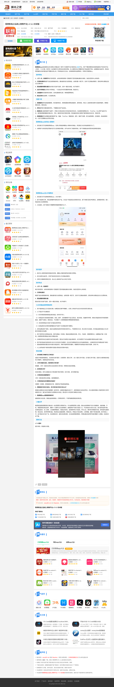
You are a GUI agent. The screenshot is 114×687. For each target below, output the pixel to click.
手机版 (80, 1)
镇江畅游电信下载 (87, 514)
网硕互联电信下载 (56, 514)
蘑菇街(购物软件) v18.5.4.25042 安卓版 (75, 560)
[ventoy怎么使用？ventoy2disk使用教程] (75, 633)
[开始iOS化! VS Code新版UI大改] (75, 624)
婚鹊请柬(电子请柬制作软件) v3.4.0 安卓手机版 (50, 560)
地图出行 (45, 583)
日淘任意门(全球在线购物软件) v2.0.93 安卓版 (21, 236)
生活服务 (21, 18)
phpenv (23, 209)
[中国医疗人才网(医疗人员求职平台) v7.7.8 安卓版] (8, 248)
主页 (11, 18)
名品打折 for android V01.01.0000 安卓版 (50, 570)
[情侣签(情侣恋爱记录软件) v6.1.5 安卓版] (8, 283)
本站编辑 (103, 24)
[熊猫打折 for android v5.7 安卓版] (90, 583)
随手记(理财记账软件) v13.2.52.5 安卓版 (21, 308)
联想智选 (44, 484)
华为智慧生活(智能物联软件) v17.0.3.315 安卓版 (63, 607)
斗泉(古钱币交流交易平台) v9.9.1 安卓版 (21, 272)
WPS (14, 200)
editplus (13, 209)
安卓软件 (16, 18)
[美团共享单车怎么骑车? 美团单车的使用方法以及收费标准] (38, 633)
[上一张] (57, 455)
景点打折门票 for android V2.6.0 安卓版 (50, 581)
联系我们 (50, 681)
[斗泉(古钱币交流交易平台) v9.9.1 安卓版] (8, 275)
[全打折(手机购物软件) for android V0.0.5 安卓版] (90, 562)
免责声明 (57, 681)
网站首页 (8, 14)
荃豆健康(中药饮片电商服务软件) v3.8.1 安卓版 (21, 290)
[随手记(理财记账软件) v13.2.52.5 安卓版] (8, 310)
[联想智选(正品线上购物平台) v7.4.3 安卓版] (8, 230)
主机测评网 (40, 1)
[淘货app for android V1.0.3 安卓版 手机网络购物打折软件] (90, 572)
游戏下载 (72, 14)
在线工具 (25, 1)
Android (23, 31)
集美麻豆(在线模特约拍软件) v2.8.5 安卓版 (72, 607)
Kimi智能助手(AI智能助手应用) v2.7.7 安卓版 (80, 607)
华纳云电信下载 (41, 514)
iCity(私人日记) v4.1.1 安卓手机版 (104, 607)
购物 (39, 484)
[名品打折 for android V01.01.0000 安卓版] (39, 572)
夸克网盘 (13, 217)
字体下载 (54, 14)
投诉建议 (70, 681)
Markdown (17, 209)
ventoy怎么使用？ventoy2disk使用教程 (92, 630)
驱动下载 (44, 14)
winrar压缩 (23, 217)
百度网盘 (27, 192)
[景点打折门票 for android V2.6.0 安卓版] (39, 583)
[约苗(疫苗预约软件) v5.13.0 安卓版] (8, 257)
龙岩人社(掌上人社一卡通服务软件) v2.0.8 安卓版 (21, 263)
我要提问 (105, 525)
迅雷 (43, 660)
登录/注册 (71, 1)
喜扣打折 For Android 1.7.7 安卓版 (75, 570)
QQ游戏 (21, 200)
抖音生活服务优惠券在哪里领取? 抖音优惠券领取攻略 (56, 639)
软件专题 (91, 14)
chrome (8, 200)
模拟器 (27, 200)
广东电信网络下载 (41, 517)
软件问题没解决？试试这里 (50, 523)
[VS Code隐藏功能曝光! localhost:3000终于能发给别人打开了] (38, 624)
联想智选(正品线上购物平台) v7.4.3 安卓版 (21, 228)
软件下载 (17, 14)
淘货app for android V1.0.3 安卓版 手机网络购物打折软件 (101, 570)
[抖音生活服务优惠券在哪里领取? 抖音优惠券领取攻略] (38, 642)
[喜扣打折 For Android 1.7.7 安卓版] (64, 572)
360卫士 (8, 192)
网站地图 (63, 681)
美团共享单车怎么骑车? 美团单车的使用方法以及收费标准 (56, 630)
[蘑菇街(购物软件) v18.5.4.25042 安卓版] (64, 562)
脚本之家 (6, 1)
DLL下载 (82, 14)
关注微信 (98, 1)
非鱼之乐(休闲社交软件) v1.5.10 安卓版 (96, 607)
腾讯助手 (13, 204)
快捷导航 (106, 1)
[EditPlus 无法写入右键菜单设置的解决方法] (75, 642)
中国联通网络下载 (71, 517)
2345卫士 (17, 213)
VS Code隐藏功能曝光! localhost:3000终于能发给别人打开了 (56, 621)
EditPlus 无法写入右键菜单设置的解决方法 (93, 639)
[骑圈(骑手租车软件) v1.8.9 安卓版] (8, 301)
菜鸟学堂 (32, 1)
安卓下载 (26, 14)
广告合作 (43, 681)
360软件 (14, 192)
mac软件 (35, 14)
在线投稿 (76, 681)
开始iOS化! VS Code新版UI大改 (90, 621)
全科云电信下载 (71, 514)
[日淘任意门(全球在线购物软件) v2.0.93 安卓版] (8, 239)
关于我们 (37, 681)
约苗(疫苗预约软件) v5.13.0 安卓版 (21, 254)
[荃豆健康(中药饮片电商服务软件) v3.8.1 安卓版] (8, 292)
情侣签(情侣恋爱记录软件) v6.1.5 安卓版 (21, 281)
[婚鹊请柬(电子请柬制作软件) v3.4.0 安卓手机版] (39, 562)
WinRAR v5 (56, 660)
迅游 (17, 204)
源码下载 (63, 14)
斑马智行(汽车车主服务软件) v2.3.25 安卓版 (88, 607)
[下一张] (86, 455)
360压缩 (18, 217)
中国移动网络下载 (56, 517)
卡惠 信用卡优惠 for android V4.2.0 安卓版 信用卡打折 (75, 581)
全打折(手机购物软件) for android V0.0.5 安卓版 (101, 560)
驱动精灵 (21, 192)
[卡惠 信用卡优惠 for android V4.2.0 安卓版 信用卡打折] (64, 583)
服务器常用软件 (16, 1)
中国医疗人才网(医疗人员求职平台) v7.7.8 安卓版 (21, 245)
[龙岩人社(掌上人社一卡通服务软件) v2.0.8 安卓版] (8, 266)
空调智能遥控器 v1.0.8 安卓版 (47, 607)
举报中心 (89, 1)
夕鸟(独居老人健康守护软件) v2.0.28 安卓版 (55, 607)
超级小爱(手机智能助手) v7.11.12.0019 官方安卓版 (39, 607)
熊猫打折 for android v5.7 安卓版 (101, 581)
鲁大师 (12, 213)
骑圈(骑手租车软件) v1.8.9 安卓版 (21, 299)
